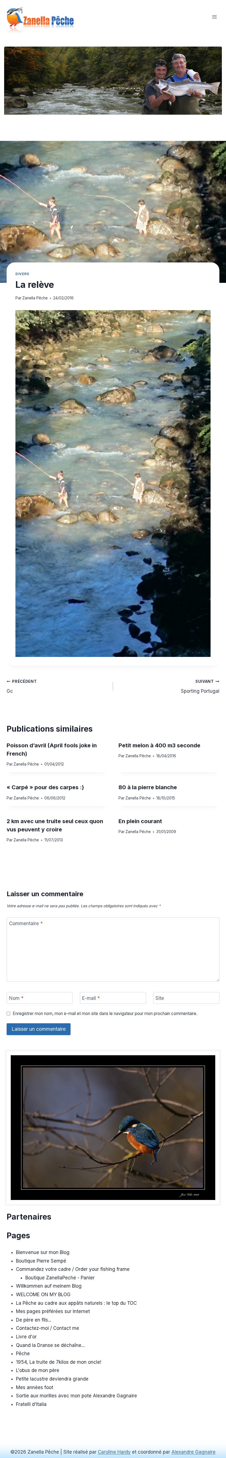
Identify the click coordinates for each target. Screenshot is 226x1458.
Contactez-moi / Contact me (47, 1328)
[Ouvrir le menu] (214, 16)
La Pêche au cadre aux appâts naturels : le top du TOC (76, 1303)
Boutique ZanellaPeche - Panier (60, 1277)
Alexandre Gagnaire (193, 1452)
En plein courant (140, 821)
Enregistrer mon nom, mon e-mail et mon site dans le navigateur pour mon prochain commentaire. (105, 1013)
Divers (22, 274)
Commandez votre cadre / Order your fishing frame (73, 1269)
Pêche (23, 1353)
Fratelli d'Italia (31, 1404)
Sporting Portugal (200, 686)
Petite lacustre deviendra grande (52, 1379)
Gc (22, 686)
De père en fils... (33, 1320)
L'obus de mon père (37, 1370)
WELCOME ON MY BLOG (43, 1294)
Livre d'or (26, 1336)
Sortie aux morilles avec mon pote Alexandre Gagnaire (76, 1395)
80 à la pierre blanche (148, 787)
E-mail (91, 998)
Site (159, 998)
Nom (16, 998)
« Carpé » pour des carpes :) (45, 787)
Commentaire (26, 923)
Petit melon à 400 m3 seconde (159, 745)
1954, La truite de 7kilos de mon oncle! (58, 1362)
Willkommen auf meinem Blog (49, 1286)
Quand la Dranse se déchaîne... (50, 1345)
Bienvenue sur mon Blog (42, 1252)
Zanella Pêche (35, 298)
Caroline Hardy (114, 1452)
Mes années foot (34, 1387)
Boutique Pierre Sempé (41, 1261)
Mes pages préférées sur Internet (53, 1311)
